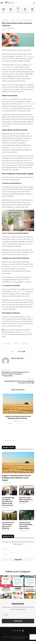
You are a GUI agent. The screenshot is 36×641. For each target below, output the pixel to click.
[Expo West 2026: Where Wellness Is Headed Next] (26, 490)
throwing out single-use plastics (20, 266)
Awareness (5, 20)
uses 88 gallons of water (19, 291)
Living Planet (25, 12)
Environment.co (26, 332)
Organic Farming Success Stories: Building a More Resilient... (18, 417)
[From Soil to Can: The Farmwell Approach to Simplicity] (9, 515)
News (32, 12)
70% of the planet (28, 56)
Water (16, 343)
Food (3, 12)
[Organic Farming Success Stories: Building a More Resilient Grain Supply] (18, 404)
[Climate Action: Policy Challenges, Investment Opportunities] (26, 515)
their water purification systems (19, 147)
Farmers (11, 12)
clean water (7, 343)
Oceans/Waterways (27, 20)
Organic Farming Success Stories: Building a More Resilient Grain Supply (16, 477)
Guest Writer (11, 28)
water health (25, 343)
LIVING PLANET (15, 20)
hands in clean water (27, 104)
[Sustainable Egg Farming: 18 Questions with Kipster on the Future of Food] (9, 490)
